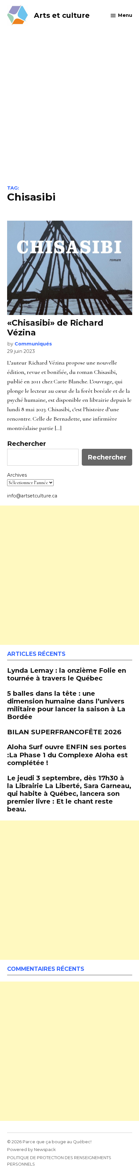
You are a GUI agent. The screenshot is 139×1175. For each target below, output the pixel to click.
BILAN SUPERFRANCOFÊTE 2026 (64, 732)
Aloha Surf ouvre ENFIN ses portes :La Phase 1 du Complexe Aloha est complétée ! (67, 754)
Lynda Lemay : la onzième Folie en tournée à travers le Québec (66, 674)
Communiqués (33, 344)
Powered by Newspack (31, 1149)
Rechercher (26, 444)
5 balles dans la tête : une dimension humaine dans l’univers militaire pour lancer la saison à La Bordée (66, 705)
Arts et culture (62, 15)
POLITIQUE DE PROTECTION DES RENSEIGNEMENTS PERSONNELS (59, 1161)
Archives (17, 475)
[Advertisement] (69, 112)
